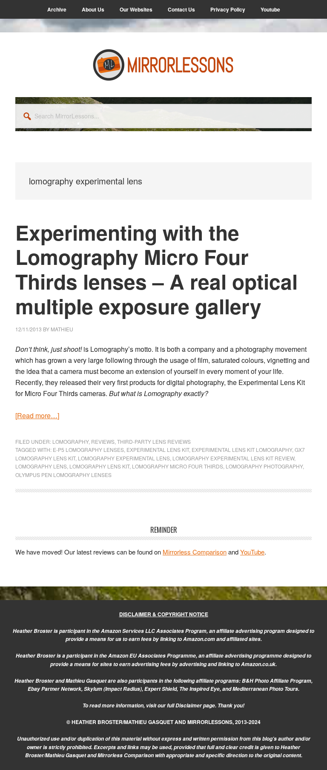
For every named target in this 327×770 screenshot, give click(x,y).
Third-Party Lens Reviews (154, 441)
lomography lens (41, 466)
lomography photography (264, 466)
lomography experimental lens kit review (233, 458)
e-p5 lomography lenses (88, 449)
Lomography (70, 441)
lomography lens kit (99, 466)
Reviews (103, 441)
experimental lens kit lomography (242, 449)
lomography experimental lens (124, 458)
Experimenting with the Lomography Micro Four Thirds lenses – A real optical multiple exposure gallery (156, 269)
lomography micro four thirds (177, 466)
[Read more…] (37, 415)
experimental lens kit (157, 449)
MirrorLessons (163, 65)
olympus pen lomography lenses (63, 474)
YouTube (252, 551)
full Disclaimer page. (191, 705)
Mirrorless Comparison (195, 551)
